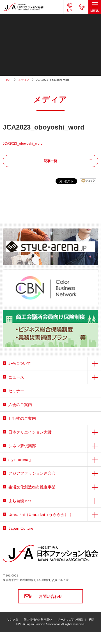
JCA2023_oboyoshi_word (23, 144)
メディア (23, 79)
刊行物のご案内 (22, 418)
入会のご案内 (20, 404)
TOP (9, 79)
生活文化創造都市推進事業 (32, 487)
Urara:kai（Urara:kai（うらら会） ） (41, 514)
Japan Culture (20, 528)
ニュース (16, 377)
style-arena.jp (20, 459)
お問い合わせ (50, 596)
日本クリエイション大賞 (30, 432)
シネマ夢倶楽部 (22, 446)
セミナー (16, 391)
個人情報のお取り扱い (38, 619)
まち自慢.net (19, 501)
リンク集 (12, 619)
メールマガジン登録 (70, 619)
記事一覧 (50, 161)
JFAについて (19, 363)
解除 (91, 619)
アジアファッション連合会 (32, 473)
